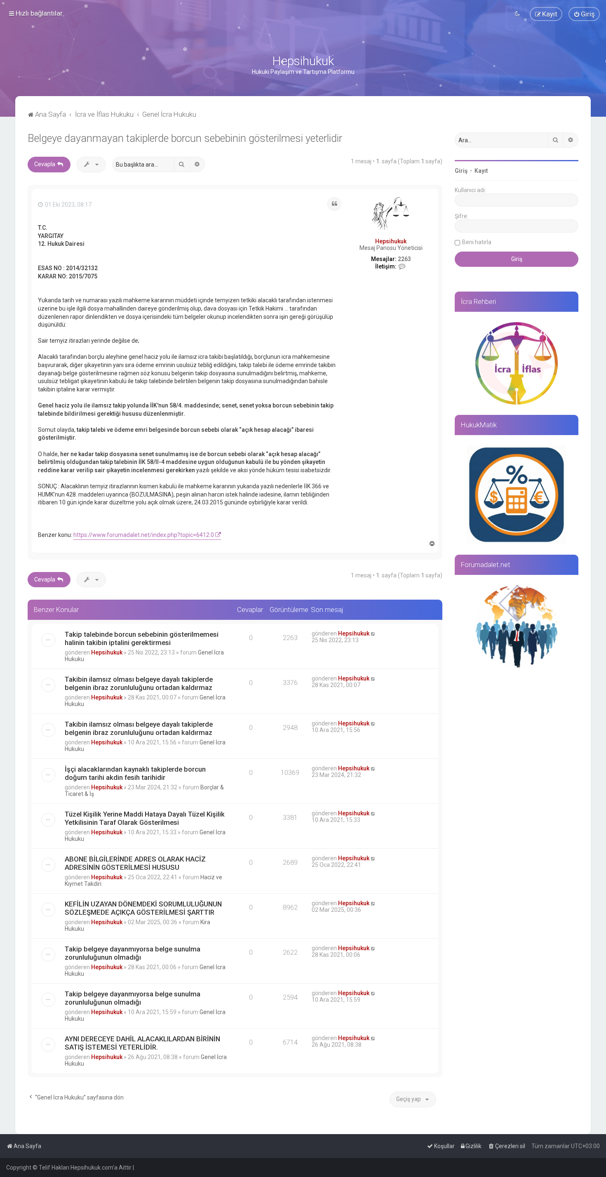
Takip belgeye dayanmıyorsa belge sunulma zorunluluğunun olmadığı (132, 953)
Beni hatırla (476, 242)
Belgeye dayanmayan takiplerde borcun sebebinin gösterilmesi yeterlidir (185, 138)
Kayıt (481, 170)
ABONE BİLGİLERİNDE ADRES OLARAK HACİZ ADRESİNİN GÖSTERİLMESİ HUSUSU (135, 863)
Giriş (461, 170)
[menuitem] (584, 14)
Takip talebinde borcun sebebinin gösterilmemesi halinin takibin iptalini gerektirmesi (141, 638)
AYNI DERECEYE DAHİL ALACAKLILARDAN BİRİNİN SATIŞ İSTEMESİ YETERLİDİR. (142, 1043)
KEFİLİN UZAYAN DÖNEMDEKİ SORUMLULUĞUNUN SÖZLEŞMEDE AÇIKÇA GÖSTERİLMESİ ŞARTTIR (143, 908)
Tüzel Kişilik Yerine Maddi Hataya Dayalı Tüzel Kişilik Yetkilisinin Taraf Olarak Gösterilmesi (145, 818)
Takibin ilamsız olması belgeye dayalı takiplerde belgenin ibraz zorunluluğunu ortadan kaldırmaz (139, 683)
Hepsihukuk (390, 241)
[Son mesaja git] (373, 633)
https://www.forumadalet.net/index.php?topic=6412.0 (143, 535)
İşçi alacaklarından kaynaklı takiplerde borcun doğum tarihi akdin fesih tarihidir (135, 773)
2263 (404, 259)
